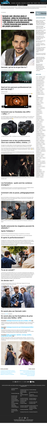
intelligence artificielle (40, 133)
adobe (43, 78)
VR (43, 171)
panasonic (42, 147)
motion (42, 142)
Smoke (43, 161)
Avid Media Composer (40, 94)
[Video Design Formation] (5, 2)
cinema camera (39, 106)
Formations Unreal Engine (24, 405)
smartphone (39, 161)
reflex (40, 157)
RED (37, 157)
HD (37, 130)
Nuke (41, 145)
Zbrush (41, 176)
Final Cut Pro (39, 123)
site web (6, 313)
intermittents (39, 135)
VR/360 (38, 173)
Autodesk (38, 92)
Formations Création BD (33, 402)
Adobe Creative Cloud (40, 82)
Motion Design (39, 144)
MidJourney (42, 140)
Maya (37, 140)
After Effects (39, 85)
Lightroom (41, 137)
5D (37, 78)
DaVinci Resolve (39, 113)
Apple (41, 87)
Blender (38, 99)
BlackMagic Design (40, 97)
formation (38, 126)
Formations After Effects (24, 409)
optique (38, 147)
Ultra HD (38, 168)
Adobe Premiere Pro (40, 83)
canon (42, 102)
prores (43, 154)
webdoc (42, 173)
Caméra (38, 102)
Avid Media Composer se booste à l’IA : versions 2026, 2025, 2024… (40, 44)
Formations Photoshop (24, 398)
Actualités (2, 7)
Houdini (43, 130)
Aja (42, 85)
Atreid (38, 90)
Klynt (37, 137)
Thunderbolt (39, 166)
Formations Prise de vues (24, 389)
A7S (39, 78)
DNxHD (38, 114)
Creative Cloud (39, 111)
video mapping (39, 171)
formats (42, 126)
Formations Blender (14, 399)
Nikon (38, 145)
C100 (41, 99)
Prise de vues (39, 152)
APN (37, 87)
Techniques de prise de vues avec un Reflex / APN (18, 320)
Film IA (41, 121)
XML (42, 175)
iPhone (43, 135)
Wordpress (38, 175)
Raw (42, 156)
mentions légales (29, 419)
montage (38, 142)
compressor (39, 109)
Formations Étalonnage (15, 393)
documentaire (39, 116)
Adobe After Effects (40, 80)
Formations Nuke (14, 409)
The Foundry (39, 164)
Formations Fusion (32, 403)
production (38, 154)
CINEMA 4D (38, 104)
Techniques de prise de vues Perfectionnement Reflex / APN (17, 327)
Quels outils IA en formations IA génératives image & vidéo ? (41, 54)
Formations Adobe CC (32, 398)
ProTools (38, 156)
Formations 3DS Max (32, 399)
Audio (41, 90)
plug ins (43, 149)
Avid (42, 92)
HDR (40, 130)
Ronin (44, 157)
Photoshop (38, 149)
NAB (43, 144)
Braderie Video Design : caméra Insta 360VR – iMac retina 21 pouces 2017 (40, 27)
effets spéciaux (39, 118)
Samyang (38, 159)
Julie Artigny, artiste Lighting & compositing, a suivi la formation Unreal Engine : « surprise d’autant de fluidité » (40, 49)
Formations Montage (32, 389)
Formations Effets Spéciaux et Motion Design (23, 392)
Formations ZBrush (23, 403)
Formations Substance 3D (33, 405)
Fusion (38, 128)
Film (37, 121)
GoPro (41, 128)
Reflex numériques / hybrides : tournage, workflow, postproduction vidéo (16, 335)
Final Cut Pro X (39, 125)
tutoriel (43, 166)
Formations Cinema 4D (24, 399)
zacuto (38, 176)
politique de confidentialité (19, 419)
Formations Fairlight (14, 403)
